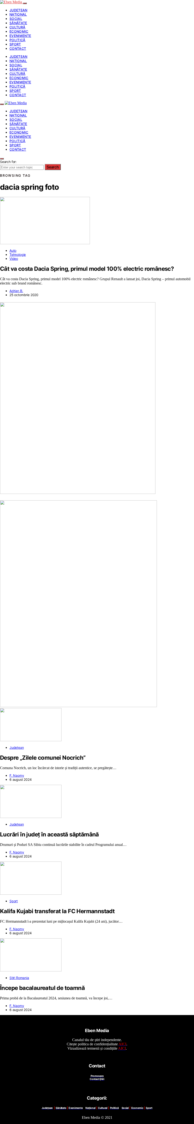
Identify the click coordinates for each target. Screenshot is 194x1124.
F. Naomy (16, 775)
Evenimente (20, 36)
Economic (18, 31)
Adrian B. (16, 291)
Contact (17, 48)
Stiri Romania (19, 978)
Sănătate (18, 23)
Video (13, 259)
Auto (12, 250)
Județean (18, 10)
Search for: (8, 162)
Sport (15, 44)
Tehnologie (17, 255)
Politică (17, 40)
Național (18, 14)
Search (53, 167)
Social (15, 19)
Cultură (17, 27)
